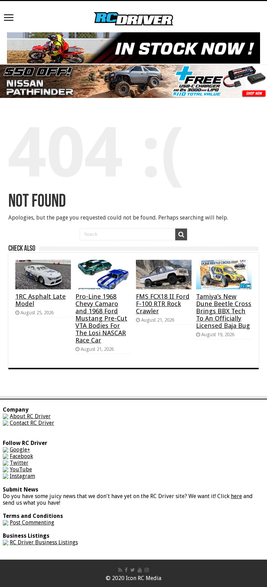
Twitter (19, 463)
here (236, 496)
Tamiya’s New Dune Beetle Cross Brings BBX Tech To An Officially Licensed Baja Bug (223, 311)
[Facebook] (126, 570)
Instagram (22, 476)
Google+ (20, 449)
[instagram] (146, 570)
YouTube (21, 469)
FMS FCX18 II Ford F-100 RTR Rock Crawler (162, 304)
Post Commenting (32, 522)
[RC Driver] (133, 12)
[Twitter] (133, 570)
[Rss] (120, 570)
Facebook (21, 456)
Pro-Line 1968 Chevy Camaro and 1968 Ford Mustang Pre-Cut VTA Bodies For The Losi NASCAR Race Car (101, 318)
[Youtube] (140, 570)
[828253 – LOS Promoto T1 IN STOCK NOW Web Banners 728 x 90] (133, 47)
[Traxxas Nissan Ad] (133, 80)
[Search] (181, 234)
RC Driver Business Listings (44, 542)
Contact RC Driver (32, 423)
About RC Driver (30, 416)
